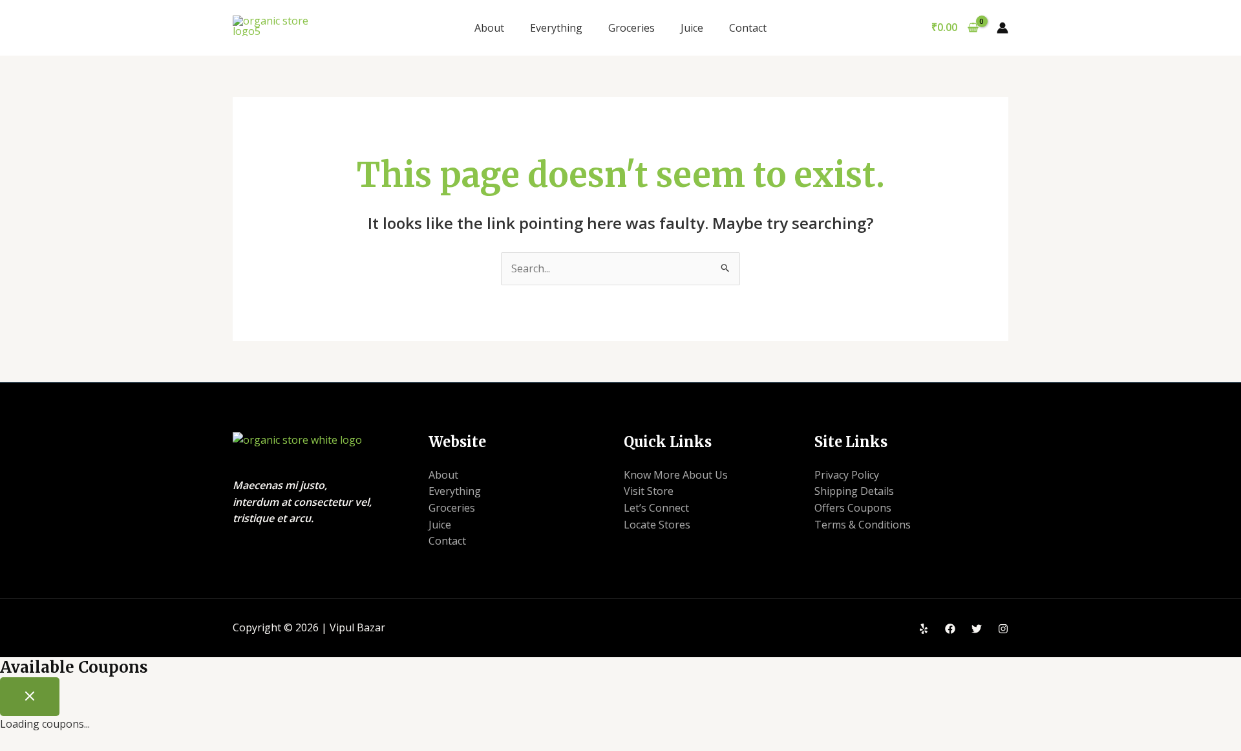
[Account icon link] (1002, 28)
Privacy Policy (846, 475)
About (489, 28)
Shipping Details (854, 491)
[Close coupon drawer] (29, 696)
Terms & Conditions (862, 524)
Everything (556, 28)
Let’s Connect (656, 508)
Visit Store (649, 491)
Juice (692, 28)
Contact (748, 28)
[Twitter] (976, 629)
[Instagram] (1003, 629)
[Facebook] (950, 629)
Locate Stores (657, 524)
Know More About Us (676, 475)
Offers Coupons (852, 508)
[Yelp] (923, 629)
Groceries (631, 28)
